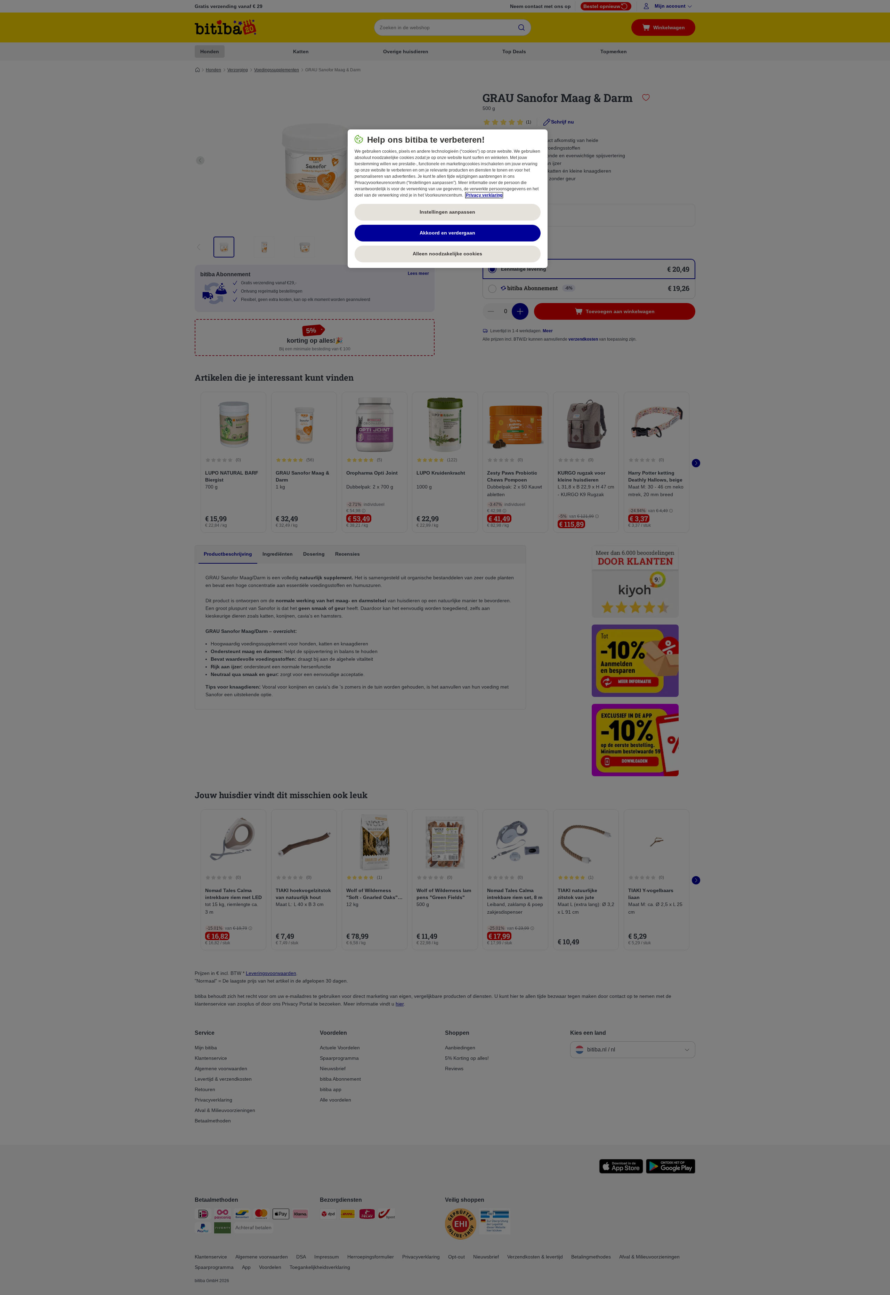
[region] (448, 198)
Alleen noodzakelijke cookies (447, 253)
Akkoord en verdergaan (447, 233)
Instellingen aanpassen (447, 212)
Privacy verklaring (484, 195)
